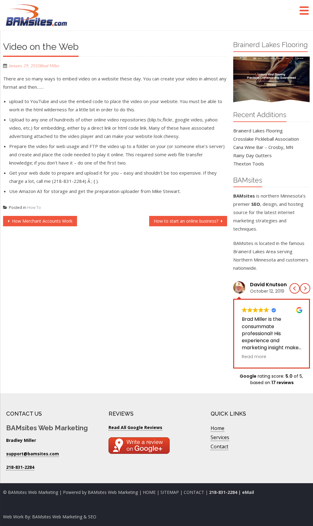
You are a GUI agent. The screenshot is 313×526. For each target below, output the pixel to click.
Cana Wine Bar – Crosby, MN (263, 147)
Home (217, 428)
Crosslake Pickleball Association (266, 139)
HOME (149, 492)
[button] (305, 288)
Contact (219, 446)
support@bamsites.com (32, 454)
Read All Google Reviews (135, 427)
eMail (248, 492)
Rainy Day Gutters (252, 155)
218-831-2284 (223, 492)
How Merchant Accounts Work (41, 221)
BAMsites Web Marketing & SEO (64, 517)
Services (220, 437)
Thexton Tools (248, 164)
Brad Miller (50, 66)
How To (34, 207)
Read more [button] (254, 357)
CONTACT (194, 492)
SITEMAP (169, 492)
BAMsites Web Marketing (113, 492)
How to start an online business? (186, 221)
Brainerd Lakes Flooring (258, 131)
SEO (255, 204)
